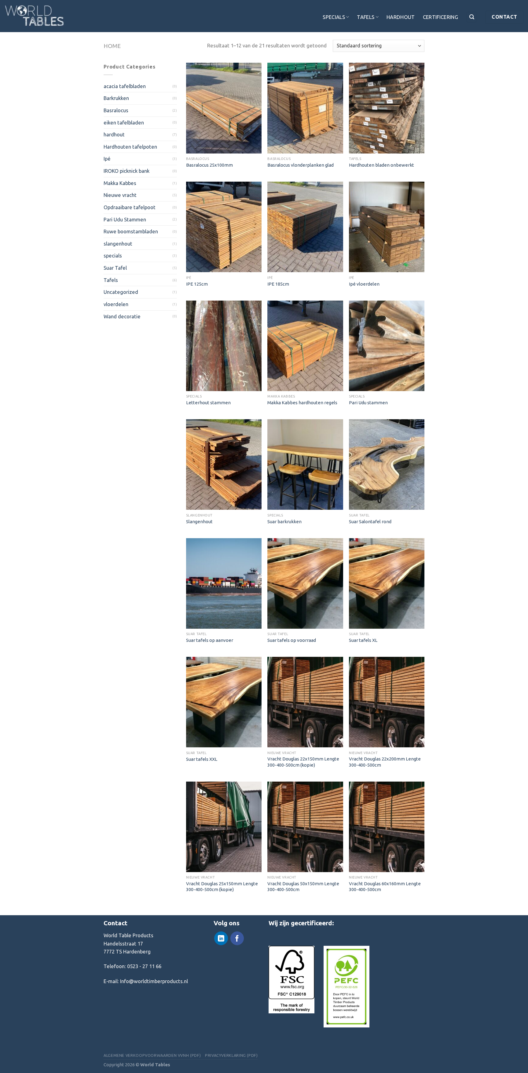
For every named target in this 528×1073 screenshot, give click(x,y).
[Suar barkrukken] (305, 464)
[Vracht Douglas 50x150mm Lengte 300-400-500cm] (305, 827)
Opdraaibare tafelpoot (130, 207)
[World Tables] (35, 16)
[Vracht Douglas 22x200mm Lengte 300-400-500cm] (386, 702)
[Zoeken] (472, 17)
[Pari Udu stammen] (386, 346)
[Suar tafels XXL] (224, 702)
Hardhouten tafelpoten (130, 147)
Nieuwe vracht (120, 195)
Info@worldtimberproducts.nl (154, 981)
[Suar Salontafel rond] (386, 464)
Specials (334, 17)
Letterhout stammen (208, 402)
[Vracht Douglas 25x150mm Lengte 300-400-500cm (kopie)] (224, 827)
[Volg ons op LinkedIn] (221, 938)
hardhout (114, 134)
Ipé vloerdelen (364, 284)
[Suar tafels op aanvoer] (224, 583)
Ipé (107, 158)
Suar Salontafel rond (370, 521)
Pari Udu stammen (368, 402)
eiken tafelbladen (124, 122)
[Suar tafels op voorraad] (305, 583)
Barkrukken (116, 98)
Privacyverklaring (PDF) (231, 1055)
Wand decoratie (122, 316)
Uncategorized (121, 292)
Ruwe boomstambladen (131, 231)
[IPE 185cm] (305, 227)
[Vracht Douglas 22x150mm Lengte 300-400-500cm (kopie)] (305, 702)
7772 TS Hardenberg (127, 951)
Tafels (365, 17)
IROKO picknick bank (126, 171)
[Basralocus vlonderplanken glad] (305, 108)
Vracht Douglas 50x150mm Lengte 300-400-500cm (303, 886)
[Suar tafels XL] (386, 583)
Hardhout (401, 17)
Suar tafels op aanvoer (209, 640)
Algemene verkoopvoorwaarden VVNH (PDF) (152, 1055)
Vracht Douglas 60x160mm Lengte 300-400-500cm (385, 886)
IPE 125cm (197, 284)
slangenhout (118, 243)
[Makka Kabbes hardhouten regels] (305, 346)
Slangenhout (199, 521)
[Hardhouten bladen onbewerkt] (386, 108)
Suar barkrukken (284, 521)
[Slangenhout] (224, 464)
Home (112, 46)
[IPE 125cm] (224, 227)
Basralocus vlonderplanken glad (300, 165)
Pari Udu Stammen (125, 219)
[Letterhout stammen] (224, 346)
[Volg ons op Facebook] (237, 938)
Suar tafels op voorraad (291, 640)
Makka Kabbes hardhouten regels (302, 402)
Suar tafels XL (363, 640)
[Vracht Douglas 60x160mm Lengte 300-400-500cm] (386, 827)
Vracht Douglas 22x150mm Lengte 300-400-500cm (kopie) (303, 761)
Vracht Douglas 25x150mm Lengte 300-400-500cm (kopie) (222, 886)
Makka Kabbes (120, 183)
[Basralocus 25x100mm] (224, 108)
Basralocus (116, 110)
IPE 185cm (278, 284)
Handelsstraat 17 (123, 943)
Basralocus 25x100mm (209, 165)
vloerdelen (116, 304)
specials (113, 255)
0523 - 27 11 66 (144, 966)
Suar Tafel (115, 268)
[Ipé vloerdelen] (386, 227)
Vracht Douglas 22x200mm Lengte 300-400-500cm (385, 761)
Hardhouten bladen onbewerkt (381, 165)
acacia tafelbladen (125, 86)
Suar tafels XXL (201, 759)
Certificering (440, 17)
